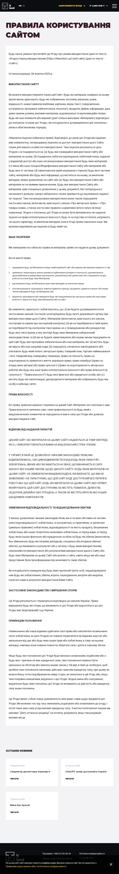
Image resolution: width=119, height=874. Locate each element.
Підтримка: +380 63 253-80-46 (57, 853)
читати (14, 779)
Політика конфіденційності (92, 853)
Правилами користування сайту (21, 866)
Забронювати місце (70, 6)
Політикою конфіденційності (52, 866)
